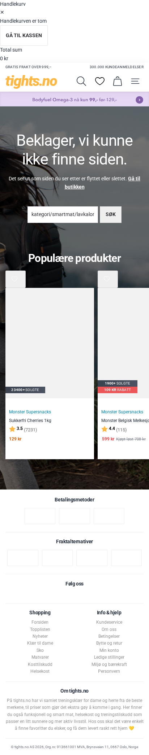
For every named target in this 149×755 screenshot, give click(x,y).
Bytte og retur (109, 643)
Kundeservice (109, 622)
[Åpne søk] (81, 81)
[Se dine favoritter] (99, 81)
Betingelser (109, 636)
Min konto (109, 650)
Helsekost (40, 671)
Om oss (109, 629)
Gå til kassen (24, 35)
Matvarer (40, 657)
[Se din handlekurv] (117, 81)
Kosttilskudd (40, 664)
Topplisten (40, 629)
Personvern (109, 671)
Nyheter (40, 636)
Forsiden (39, 622)
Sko (40, 650)
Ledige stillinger (109, 657)
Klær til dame (40, 643)
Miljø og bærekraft (109, 664)
